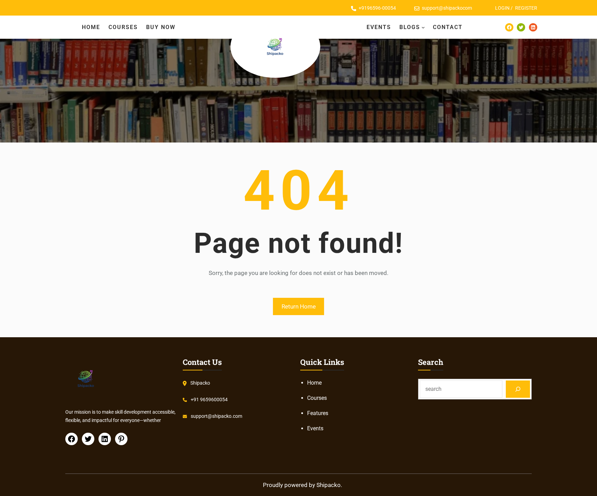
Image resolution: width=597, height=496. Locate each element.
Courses (317, 398)
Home (314, 382)
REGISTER (526, 8)
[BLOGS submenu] (423, 27)
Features (317, 413)
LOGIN (502, 8)
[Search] (518, 388)
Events (315, 428)
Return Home (299, 306)
